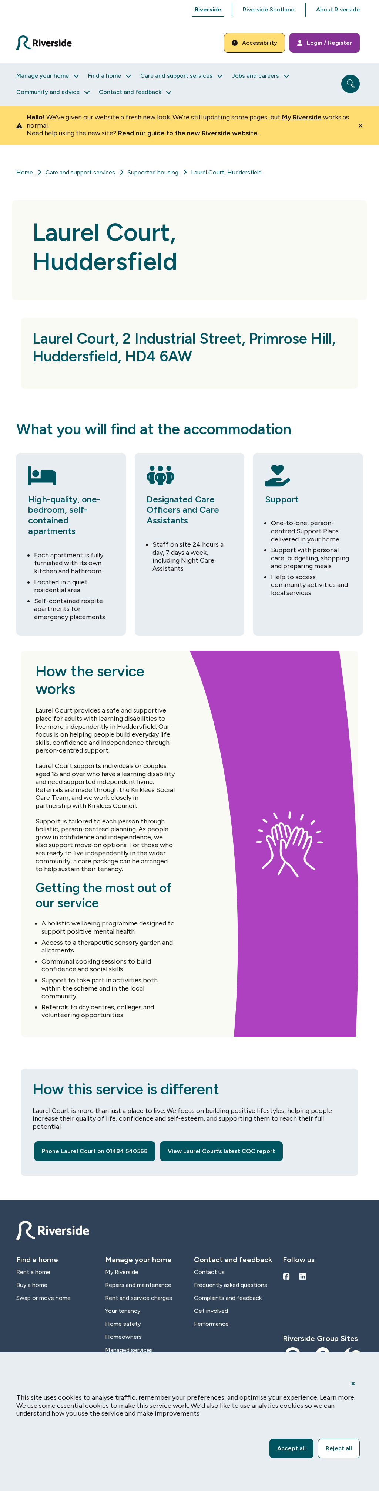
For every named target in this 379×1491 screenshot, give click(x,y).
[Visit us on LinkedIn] (303, 1276)
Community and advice (48, 91)
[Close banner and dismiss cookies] (353, 1383)
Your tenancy (122, 1310)
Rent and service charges (138, 1297)
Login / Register (329, 42)
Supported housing (153, 172)
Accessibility (259, 42)
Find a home (104, 75)
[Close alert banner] (360, 126)
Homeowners (123, 1336)
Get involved (211, 1310)
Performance (211, 1323)
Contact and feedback (130, 91)
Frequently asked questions (230, 1284)
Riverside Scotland (269, 9)
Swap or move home (43, 1297)
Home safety (123, 1323)
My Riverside (302, 117)
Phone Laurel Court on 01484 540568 (95, 1151)
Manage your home (42, 75)
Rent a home (33, 1272)
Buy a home (31, 1284)
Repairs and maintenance (138, 1284)
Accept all (291, 1448)
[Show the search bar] (350, 84)
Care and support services (176, 75)
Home (24, 172)
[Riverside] (48, 43)
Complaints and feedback (228, 1297)
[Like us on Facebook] (286, 1276)
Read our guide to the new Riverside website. (188, 133)
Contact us (209, 1272)
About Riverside (338, 9)
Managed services (129, 1350)
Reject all (339, 1448)
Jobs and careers (255, 75)
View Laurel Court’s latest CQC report (221, 1151)
